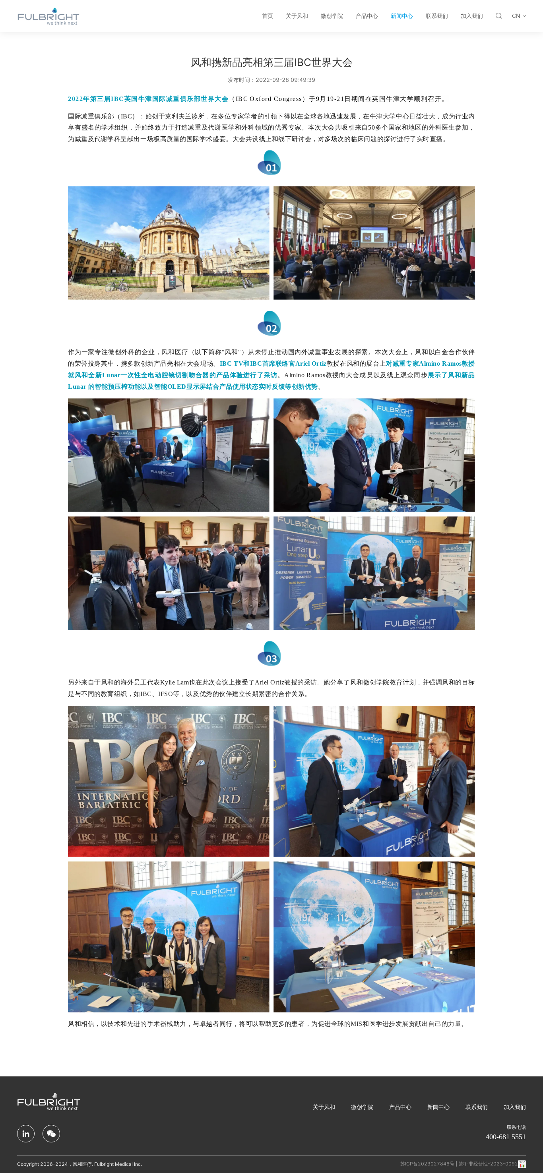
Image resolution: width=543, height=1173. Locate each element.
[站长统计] (522, 1164)
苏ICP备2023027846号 (427, 1164)
